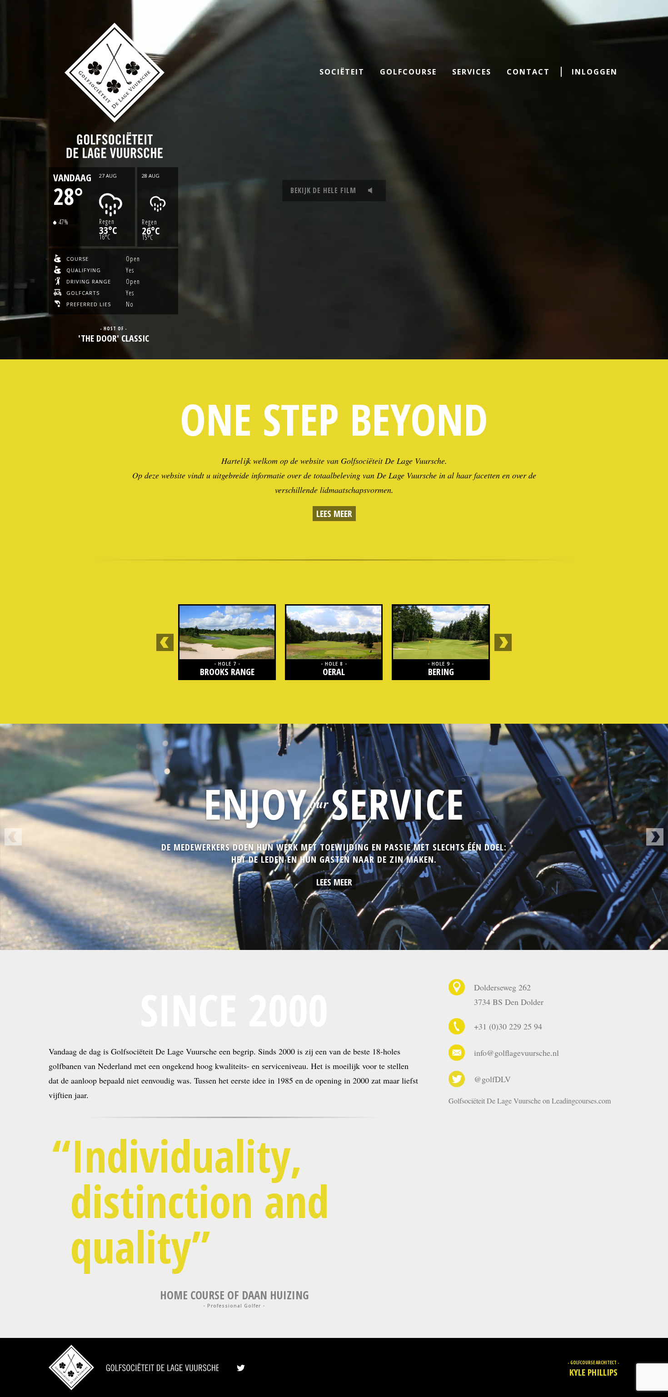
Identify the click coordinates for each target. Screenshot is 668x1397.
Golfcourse (408, 72)
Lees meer (334, 513)
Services (471, 72)
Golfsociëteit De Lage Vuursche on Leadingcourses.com (530, 1100)
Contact (528, 72)
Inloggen (595, 72)
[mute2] (372, 190)
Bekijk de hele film (323, 190)
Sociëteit (341, 72)
